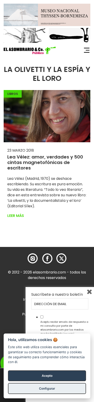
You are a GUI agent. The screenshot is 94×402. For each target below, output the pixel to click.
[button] (30, 50)
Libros (12, 94)
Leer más (15, 215)
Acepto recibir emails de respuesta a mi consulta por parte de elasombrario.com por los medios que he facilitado (64, 327)
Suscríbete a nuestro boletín (57, 294)
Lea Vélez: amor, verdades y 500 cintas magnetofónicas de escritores (45, 162)
